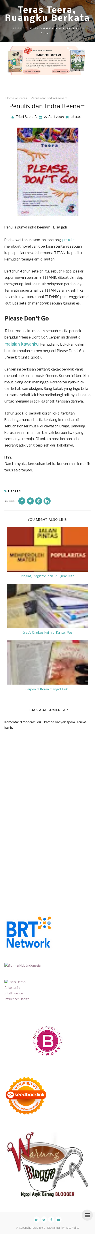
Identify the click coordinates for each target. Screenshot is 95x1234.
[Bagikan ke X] (30, 501)
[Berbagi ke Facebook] (21, 501)
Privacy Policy (70, 1228)
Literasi (76, 117)
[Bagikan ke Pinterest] (38, 501)
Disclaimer (53, 1228)
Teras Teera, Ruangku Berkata (47, 14)
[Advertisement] (37, 865)
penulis (68, 240)
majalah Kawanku (21, 344)
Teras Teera (38, 1228)
